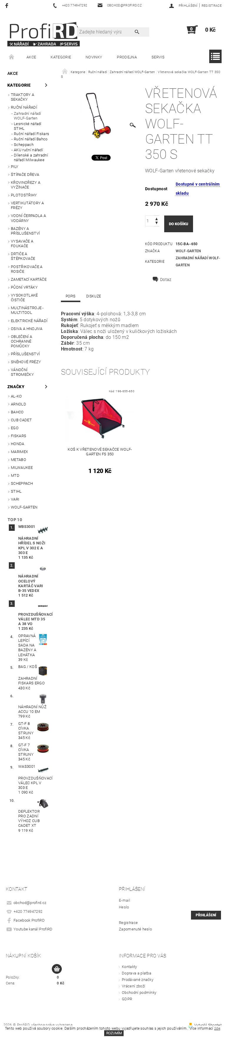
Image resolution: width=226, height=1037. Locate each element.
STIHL (16, 491)
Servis (158, 57)
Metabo (18, 459)
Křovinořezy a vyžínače (25, 184)
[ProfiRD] (43, 32)
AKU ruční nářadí (28, 150)
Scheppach (24, 144)
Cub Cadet (21, 420)
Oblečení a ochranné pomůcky (21, 341)
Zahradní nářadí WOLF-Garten (27, 115)
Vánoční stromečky (22, 372)
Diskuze (93, 296)
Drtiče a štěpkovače (23, 256)
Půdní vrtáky (24, 287)
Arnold (18, 404)
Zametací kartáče (28, 279)
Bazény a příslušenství (25, 230)
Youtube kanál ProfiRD (33, 929)
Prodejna (127, 57)
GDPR (127, 999)
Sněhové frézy (26, 362)
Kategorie (61, 57)
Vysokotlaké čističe (24, 297)
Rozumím (114, 1033)
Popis (71, 296)
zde (217, 1028)
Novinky (94, 57)
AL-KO (16, 396)
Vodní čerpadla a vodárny (28, 218)
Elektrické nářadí (29, 321)
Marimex (19, 452)
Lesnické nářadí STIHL (27, 126)
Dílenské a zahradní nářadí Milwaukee (31, 157)
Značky (15, 386)
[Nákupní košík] (57, 969)
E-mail (124, 900)
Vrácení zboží (133, 986)
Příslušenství (25, 354)
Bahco (17, 412)
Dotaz (166, 279)
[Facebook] (7, 5)
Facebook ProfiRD (29, 920)
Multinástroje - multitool (27, 310)
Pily (14, 166)
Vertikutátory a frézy (27, 205)
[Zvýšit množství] (156, 218)
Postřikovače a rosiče (26, 269)
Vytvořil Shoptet (208, 1025)
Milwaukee (22, 467)
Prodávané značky (137, 979)
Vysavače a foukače (22, 243)
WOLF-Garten (24, 507)
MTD (15, 475)
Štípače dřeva (25, 174)
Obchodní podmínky (139, 992)
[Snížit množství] (156, 223)
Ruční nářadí (24, 107)
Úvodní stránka (11, 57)
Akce (31, 57)
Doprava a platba (136, 973)
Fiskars (18, 436)
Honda (17, 444)
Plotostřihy (24, 195)
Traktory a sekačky (22, 97)
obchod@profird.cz (30, 902)
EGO (15, 428)
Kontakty (129, 966)
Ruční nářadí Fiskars (31, 134)
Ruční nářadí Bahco (31, 139)
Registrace (212, 6)
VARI (15, 499)
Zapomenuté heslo (135, 929)
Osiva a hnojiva (27, 328)
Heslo (124, 907)
